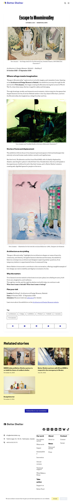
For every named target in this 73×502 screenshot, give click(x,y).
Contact (62, 439)
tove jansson (12, 318)
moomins (57, 314)
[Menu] (68, 3)
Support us (40, 485)
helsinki (48, 314)
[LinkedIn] (36, 326)
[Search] (65, 3)
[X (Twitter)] (25, 326)
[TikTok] (68, 429)
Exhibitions (40, 22)
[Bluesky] (64, 429)
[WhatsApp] (48, 326)
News (45, 22)
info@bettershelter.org (13, 435)
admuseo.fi (30, 298)
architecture (12, 314)
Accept (55, 498)
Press (50, 452)
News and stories (51, 447)
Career (62, 443)
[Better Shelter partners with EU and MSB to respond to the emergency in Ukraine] (53, 356)
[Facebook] (13, 326)
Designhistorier (9, 397)
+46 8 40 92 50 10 (11, 442)
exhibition (30, 314)
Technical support (39, 468)
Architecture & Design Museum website (46, 302)
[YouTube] (56, 429)
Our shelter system (40, 440)
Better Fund (40, 489)
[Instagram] (52, 429)
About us (51, 439)
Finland (40, 314)
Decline (63, 498)
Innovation (40, 457)
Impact (38, 448)
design (21, 314)
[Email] (60, 326)
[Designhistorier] (19, 385)
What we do (40, 444)
